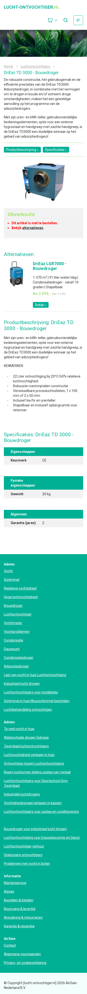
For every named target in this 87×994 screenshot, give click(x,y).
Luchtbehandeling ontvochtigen (28, 710)
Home (8, 66)
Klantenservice (15, 883)
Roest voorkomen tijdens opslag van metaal (37, 772)
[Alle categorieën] (78, 20)
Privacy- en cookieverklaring (25, 963)
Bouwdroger (13, 606)
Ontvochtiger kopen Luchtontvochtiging (34, 763)
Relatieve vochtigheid (20, 588)
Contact (10, 945)
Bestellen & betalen (18, 900)
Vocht (8, 571)
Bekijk (39, 305)
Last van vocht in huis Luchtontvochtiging (35, 675)
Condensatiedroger (18, 658)
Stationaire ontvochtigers (23, 855)
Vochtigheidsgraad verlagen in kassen (33, 803)
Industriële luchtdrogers (22, 794)
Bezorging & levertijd (19, 909)
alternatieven (32, 228)
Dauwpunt (12, 649)
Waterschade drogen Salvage (26, 737)
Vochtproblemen (16, 632)
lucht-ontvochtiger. (32, 7)
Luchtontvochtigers (35, 66)
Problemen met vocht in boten (27, 864)
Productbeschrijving (21, 150)
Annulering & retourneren (23, 917)
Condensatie (13, 640)
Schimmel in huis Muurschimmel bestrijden (36, 701)
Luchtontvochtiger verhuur (24, 846)
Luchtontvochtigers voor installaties (31, 692)
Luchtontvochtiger (18, 614)
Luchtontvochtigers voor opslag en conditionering (41, 812)
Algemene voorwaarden (22, 954)
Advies (9, 891)
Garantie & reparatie (19, 926)
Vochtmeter (13, 623)
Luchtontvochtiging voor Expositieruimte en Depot (42, 838)
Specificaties (55, 150)
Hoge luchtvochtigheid (21, 597)
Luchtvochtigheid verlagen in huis (29, 755)
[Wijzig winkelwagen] (52, 20)
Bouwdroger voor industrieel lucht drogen (35, 829)
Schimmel (11, 580)
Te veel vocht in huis (19, 729)
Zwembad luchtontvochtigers (26, 746)
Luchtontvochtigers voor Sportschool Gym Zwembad (36, 783)
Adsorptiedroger (16, 666)
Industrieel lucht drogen (22, 684)
